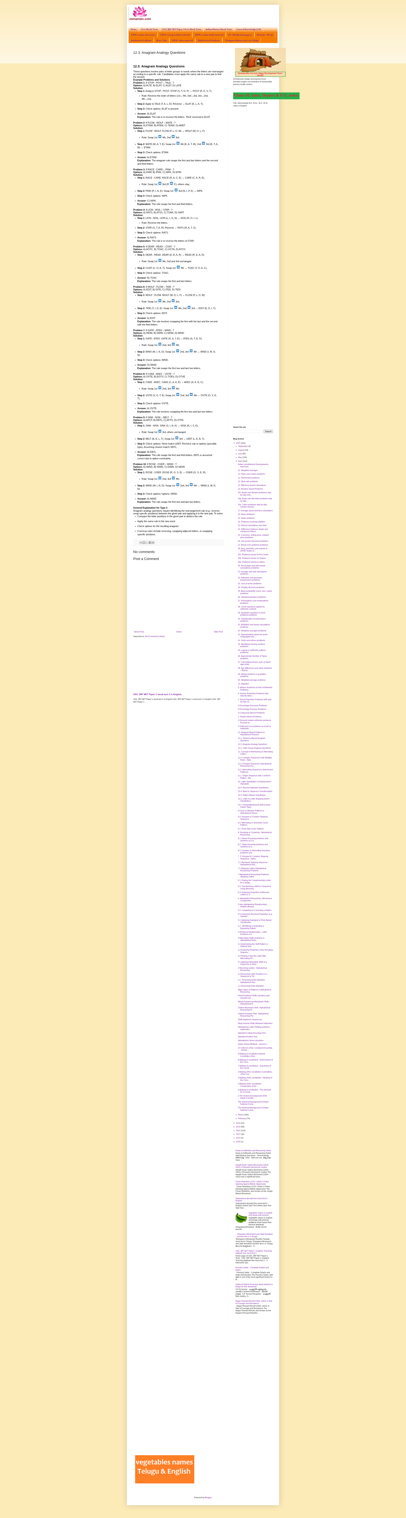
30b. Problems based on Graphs (252, 558)
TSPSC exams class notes (143, 34)
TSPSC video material (182, 40)
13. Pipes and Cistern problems (251, 474)
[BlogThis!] (144, 542)
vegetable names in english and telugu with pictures (260, 1214)
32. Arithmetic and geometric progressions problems (250, 579)
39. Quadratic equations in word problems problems (251, 614)
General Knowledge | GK (248, 29)
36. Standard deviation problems (252, 597)
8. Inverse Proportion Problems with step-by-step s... (253, 694)
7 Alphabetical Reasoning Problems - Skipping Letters (254, 875)
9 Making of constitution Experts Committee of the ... (251, 1055)
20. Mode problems (246, 518)
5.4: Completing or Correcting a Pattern (255, 910)
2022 (238, 1130)
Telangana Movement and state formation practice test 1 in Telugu (255, 1235)
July (240, 454)
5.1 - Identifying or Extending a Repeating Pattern (251, 927)
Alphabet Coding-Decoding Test (251, 1033)
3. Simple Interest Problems (250, 717)
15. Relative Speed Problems (250, 489)
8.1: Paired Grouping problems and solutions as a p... (253, 839)
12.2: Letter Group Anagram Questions (254, 748)
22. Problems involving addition (251, 522)
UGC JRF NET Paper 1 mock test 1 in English (157, 694)
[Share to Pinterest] (153, 542)
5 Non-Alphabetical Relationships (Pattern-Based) (252, 905)
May (240, 457)
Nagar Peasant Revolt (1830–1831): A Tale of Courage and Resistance (254, 1302)
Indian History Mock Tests (219, 29)
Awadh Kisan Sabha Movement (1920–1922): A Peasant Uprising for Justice (252, 1166)
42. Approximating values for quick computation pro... (252, 635)
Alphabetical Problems (209, 40)
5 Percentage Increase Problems (252, 709)
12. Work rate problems (248, 481)
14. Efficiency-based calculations (252, 485)
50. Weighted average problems (251, 680)
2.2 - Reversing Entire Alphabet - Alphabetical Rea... (252, 981)
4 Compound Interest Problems (251, 713)
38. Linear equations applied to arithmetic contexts (251, 608)
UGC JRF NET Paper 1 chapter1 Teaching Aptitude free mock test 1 (254, 1252)
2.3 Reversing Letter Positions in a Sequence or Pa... (252, 975)
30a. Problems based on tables (251, 562)
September (243, 446)
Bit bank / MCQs (265, 34)
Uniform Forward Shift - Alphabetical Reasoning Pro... (253, 1015)
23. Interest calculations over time (252, 525)
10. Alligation (243, 684)
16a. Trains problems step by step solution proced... (252, 506)
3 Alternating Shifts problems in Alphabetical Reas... (251, 939)
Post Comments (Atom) (155, 636)
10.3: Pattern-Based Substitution (252, 795)
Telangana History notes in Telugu (242, 40)
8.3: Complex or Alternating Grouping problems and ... (254, 851)
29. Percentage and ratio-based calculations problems (251, 567)
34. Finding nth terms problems (251, 587)
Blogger (208, 1497)
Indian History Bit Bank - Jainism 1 (252, 1044)
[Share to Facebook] (150, 542)
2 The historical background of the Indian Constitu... (252, 1097)
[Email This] (141, 542)
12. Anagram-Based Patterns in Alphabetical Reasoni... (251, 733)
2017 (238, 1134)
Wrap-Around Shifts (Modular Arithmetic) (255, 1023)
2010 (238, 1138)
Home (134, 29)
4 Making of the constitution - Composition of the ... (250, 1085)
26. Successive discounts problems (253, 541)
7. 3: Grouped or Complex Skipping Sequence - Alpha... (253, 857)
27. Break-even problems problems (253, 545)
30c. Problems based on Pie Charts (253, 554)
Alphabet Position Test (247, 1037)
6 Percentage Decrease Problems (252, 705)
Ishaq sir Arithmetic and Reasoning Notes (253, 1150)
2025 (238, 443)
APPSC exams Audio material (209, 34)
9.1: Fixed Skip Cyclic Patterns (251, 829)
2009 (238, 1142)
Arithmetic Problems (141, 40)
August (241, 450)
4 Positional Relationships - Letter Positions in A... (252, 933)
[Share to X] (147, 542)
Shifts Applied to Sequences (250, 1019)
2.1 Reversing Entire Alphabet (251, 986)
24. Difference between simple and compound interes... (253, 530)
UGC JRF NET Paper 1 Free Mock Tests (181, 29)
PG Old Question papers (240, 34)
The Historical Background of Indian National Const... (253, 1103)
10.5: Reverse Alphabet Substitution (253, 788)
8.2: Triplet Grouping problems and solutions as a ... (253, 845)
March (241, 1115)
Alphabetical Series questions (251, 1040)
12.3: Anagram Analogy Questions (252, 744)
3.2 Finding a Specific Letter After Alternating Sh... (252, 957)
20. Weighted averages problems (252, 631)
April (240, 461)
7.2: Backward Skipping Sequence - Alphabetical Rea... (253, 863)
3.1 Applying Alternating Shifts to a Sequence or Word (252, 963)
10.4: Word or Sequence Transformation (255, 791)
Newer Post (139, 632)
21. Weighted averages (248, 470)
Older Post (218, 632)
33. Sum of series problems (249, 583)
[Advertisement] (178, 664)
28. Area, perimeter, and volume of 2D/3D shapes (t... (252, 549)
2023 (238, 1127)
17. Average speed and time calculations (255, 511)
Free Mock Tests (149, 29)
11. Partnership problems (248, 478)
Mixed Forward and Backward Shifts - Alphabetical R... (254, 1003)
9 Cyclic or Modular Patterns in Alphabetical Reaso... (251, 812)
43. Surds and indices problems (251, 640)
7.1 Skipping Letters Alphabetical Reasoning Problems (252, 869)
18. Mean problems (246, 514)
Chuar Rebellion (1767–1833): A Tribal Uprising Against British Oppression (252, 1183)
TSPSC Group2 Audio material (175, 34)
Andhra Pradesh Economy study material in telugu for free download (254, 1285)
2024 (238, 1123)
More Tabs (161, 40)
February (242, 1118)
